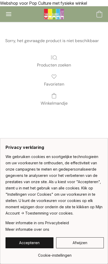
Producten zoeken (54, 65)
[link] (55, 253)
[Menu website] (8, 14)
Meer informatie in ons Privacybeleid (37, 223)
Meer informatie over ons (27, 229)
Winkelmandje (54, 103)
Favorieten (54, 84)
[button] (54, 14)
